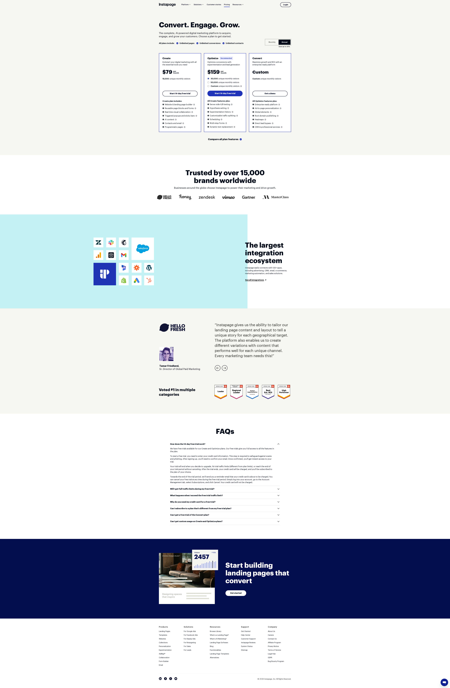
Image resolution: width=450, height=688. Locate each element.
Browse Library (215, 631)
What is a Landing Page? (219, 635)
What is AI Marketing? (218, 639)
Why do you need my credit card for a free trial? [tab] (193, 502)
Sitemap (244, 650)
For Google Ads (190, 631)
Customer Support (248, 639)
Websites (162, 639)
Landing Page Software (219, 642)
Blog (211, 646)
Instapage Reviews (248, 642)
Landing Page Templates (219, 654)
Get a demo (270, 94)
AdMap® (162, 654)
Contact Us (272, 639)
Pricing (227, 5)
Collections (163, 642)
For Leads (187, 650)
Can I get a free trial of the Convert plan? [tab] (189, 515)
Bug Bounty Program (276, 661)
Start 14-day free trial (180, 94)
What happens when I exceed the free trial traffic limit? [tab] (196, 495)
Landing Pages (164, 631)
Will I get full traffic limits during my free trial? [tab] (192, 489)
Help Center (245, 635)
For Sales (187, 646)
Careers (271, 635)
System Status (247, 646)
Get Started (245, 631)
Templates (163, 635)
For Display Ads (189, 639)
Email (161, 665)
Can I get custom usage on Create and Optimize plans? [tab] (196, 521)
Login (285, 5)
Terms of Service (274, 650)
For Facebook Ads (191, 635)
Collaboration (164, 657)
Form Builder (164, 661)
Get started (236, 593)
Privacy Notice (273, 646)
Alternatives (214, 657)
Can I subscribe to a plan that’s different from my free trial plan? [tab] (200, 508)
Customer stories (214, 5)
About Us (271, 631)
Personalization (165, 646)
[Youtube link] (175, 678)
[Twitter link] (170, 678)
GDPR (270, 657)
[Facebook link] (165, 678)
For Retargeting (190, 642)
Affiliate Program (274, 642)
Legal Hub (272, 654)
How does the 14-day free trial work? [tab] (187, 444)
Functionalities (215, 650)
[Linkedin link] (160, 678)
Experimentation (165, 650)
